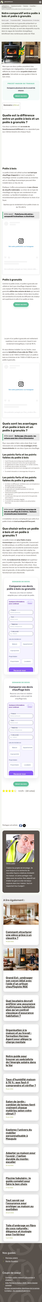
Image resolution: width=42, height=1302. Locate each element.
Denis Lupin (10, 863)
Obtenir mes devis (21, 96)
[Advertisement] (21, 142)
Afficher (16, 105)
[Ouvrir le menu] (40, 2)
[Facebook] (20, 825)
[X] (24, 825)
